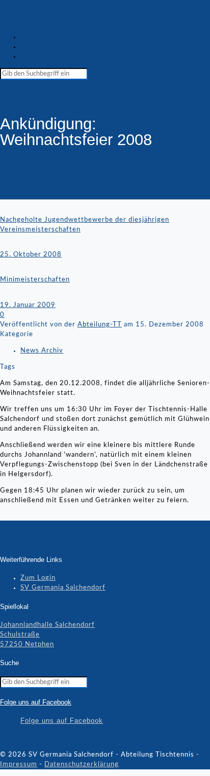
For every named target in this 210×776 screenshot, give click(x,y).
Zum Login (38, 578)
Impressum (18, 764)
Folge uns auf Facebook (35, 702)
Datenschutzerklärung (81, 764)
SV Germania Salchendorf (63, 587)
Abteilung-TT (99, 324)
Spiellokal (36, 37)
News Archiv (41, 350)
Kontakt (33, 56)
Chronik (33, 46)
